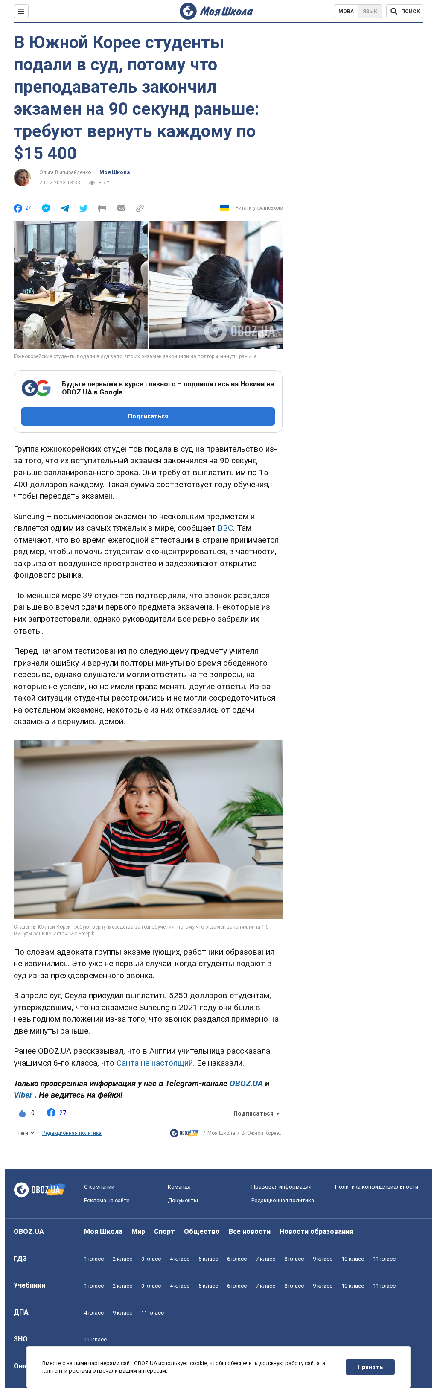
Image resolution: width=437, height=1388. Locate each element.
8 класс (294, 1259)
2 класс (122, 1259)
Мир (138, 1231)
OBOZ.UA (29, 1231)
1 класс (94, 1259)
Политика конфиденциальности (376, 1186)
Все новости (250, 1231)
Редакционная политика (72, 1133)
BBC (225, 528)
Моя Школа (114, 172)
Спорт (164, 1231)
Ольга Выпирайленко (65, 172)
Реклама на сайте (106, 1200)
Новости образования (316, 1231)
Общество (202, 1231)
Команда (179, 1186)
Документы (183, 1200)
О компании (99, 1186)
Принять (370, 1367)
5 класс (208, 1259)
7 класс (265, 1259)
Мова (346, 12)
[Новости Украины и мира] (184, 1135)
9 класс (322, 1259)
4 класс (179, 1259)
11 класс (384, 1259)
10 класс (352, 1259)
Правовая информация (281, 1186)
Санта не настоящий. (156, 1063)
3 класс (151, 1259)
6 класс (237, 1259)
